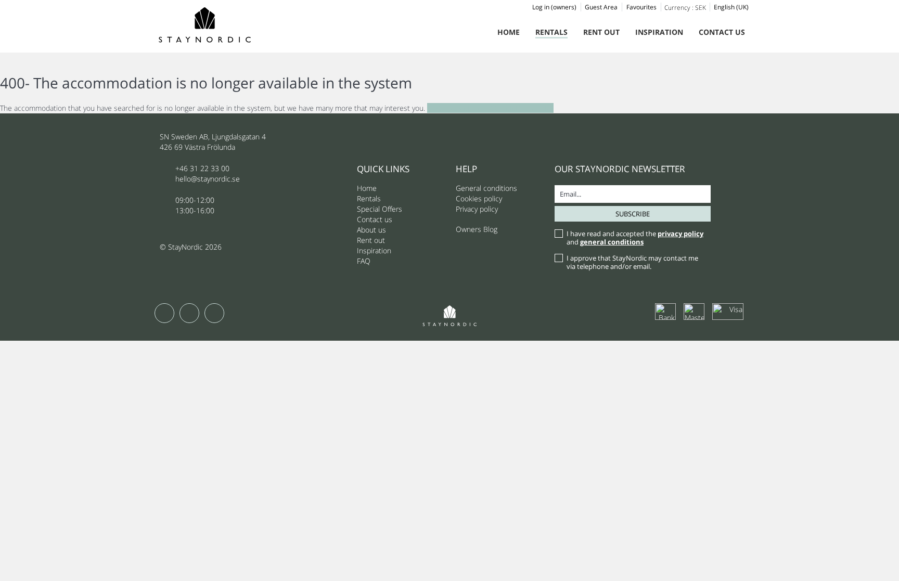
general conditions (612, 242)
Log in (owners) (554, 7)
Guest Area (601, 7)
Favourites (641, 7)
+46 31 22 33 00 (202, 168)
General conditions (486, 188)
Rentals (551, 32)
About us (371, 230)
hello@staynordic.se (207, 179)
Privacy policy (477, 209)
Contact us (722, 32)
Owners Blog (476, 229)
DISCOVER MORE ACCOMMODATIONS (490, 108)
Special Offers (379, 209)
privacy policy (680, 233)
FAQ (363, 261)
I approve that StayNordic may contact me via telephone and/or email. (632, 262)
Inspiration (659, 32)
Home (508, 32)
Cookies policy (479, 198)
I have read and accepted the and (635, 237)
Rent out (601, 32)
